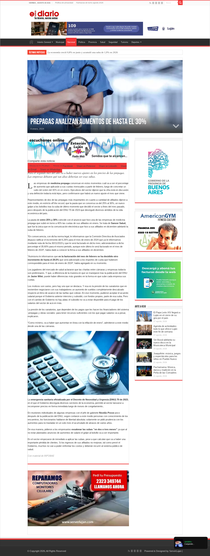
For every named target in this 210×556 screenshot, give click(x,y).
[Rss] (150, 3)
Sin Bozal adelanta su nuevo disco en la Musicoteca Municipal (164, 342)
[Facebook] (153, 3)
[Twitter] (156, 3)
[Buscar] (180, 2)
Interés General (44, 42)
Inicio (31, 42)
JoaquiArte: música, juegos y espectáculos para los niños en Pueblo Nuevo (167, 356)
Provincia (92, 42)
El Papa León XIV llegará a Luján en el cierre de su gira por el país (166, 315)
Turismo (124, 42)
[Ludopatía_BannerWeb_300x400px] (159, 171)
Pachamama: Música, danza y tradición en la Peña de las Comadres (164, 370)
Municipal (60, 42)
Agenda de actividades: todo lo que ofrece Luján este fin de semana (165, 329)
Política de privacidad (64, 3)
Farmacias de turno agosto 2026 (89, 3)
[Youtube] (159, 3)
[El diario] (44, 14)
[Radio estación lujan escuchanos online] (78, 147)
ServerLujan (175, 551)
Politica (81, 42)
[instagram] (162, 3)
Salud (102, 42)
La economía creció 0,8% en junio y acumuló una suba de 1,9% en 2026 (83, 52)
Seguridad (113, 42)
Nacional (71, 42)
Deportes (135, 42)
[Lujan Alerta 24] (105, 28)
